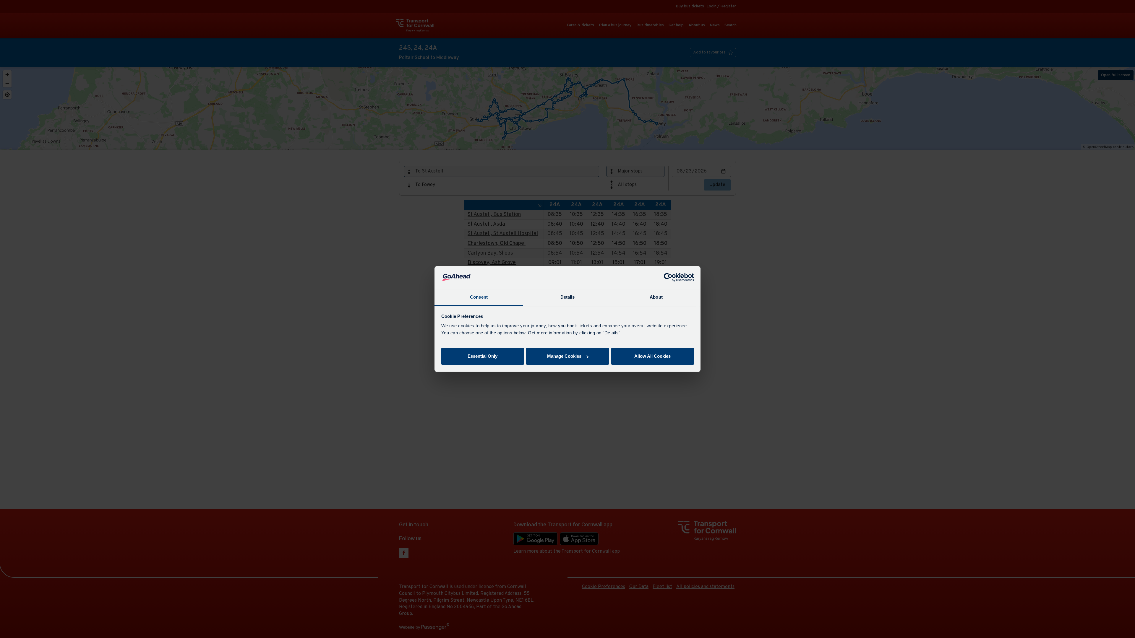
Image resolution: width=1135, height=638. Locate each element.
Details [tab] (567, 297)
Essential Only (482, 356)
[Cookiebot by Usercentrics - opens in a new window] (668, 277)
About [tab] (656, 297)
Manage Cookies (564, 356)
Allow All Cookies (652, 356)
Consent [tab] (479, 297)
